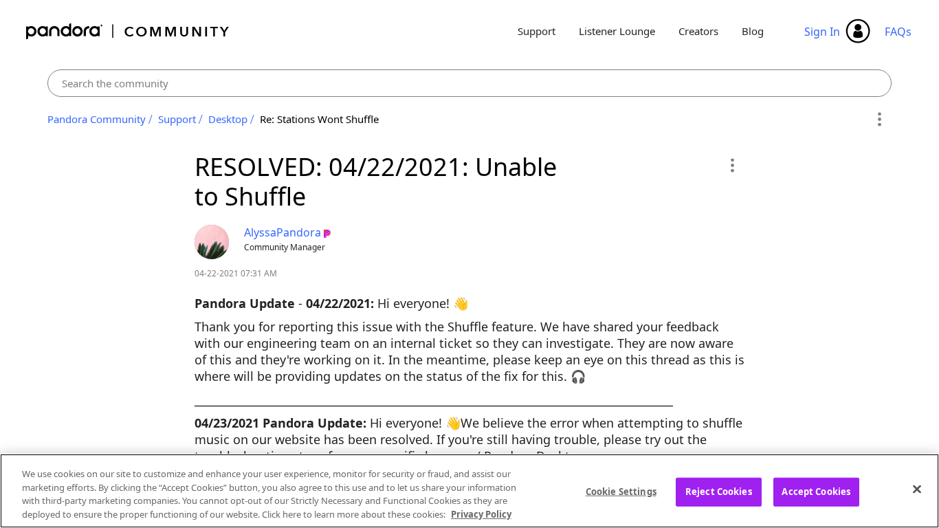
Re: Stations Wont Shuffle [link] (319, 119)
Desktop (227, 119)
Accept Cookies (816, 491)
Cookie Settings (621, 491)
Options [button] (879, 120)
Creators (698, 31)
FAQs (898, 31)
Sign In (822, 31)
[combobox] (469, 83)
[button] (731, 165)
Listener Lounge (617, 31)
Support (536, 31)
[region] (469, 491)
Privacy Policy (481, 513)
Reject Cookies (718, 491)
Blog (753, 31)
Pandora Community (128, 31)
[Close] (917, 489)
